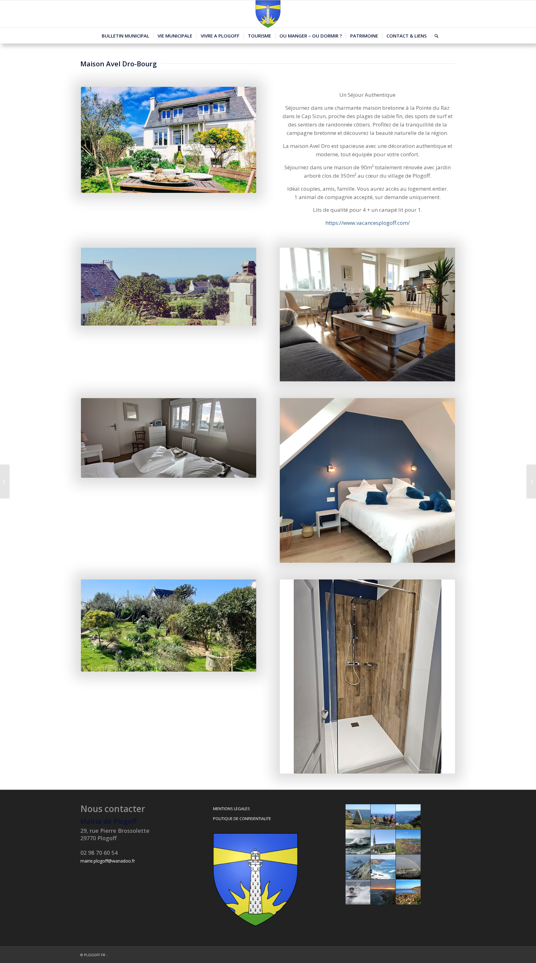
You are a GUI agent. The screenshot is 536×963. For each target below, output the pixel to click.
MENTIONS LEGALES (231, 808)
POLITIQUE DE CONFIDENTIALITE (242, 818)
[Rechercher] (434, 35)
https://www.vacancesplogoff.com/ (367, 222)
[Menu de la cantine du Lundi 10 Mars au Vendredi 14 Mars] (5, 481)
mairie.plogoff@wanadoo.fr (107, 861)
